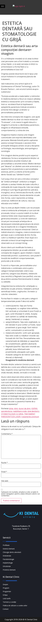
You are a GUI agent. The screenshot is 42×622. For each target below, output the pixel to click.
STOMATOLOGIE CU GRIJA (12, 414)
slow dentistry (33, 411)
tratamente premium (30, 416)
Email (4, 472)
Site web (4, 481)
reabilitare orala (20, 411)
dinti (16, 408)
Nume (4, 462)
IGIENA (34, 408)
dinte (11, 408)
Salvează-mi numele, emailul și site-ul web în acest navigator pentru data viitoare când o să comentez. (20, 493)
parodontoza (6, 411)
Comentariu (7, 434)
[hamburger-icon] (2, 6)
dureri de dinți (24, 408)
